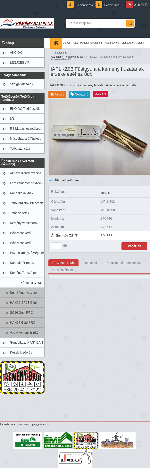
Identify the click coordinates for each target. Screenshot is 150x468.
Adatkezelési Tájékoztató (119, 42)
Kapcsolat (61, 52)
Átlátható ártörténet (67, 180)
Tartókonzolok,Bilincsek (26, 203)
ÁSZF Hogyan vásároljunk (88, 42)
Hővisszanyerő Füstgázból (20, 234)
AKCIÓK (16, 52)
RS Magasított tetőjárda (26, 128)
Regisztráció (112, 4)
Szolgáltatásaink (21, 84)
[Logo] (27, 23)
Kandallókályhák (21, 193)
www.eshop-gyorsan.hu (34, 424)
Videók (67, 42)
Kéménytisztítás (31, 282)
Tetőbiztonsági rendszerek (20, 150)
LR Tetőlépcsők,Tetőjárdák (26, 120)
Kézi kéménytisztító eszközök (23, 294)
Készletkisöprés (21, 352)
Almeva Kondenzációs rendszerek (25, 174)
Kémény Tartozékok (23, 272)
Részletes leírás (63, 262)
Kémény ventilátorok (24, 223)
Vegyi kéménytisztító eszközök (24, 334)
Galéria (140, 42)
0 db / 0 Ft (141, 4)
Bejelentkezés (84, 4)
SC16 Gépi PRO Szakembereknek (22, 314)
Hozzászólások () (64, 270)
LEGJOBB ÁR (20, 62)
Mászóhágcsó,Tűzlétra (25, 138)
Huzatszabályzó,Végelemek (27, 253)
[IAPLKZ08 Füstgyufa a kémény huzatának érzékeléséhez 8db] (99, 100)
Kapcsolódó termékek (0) (123, 262)
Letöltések (90, 262)
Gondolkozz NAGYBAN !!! (26, 344)
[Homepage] (56, 43)
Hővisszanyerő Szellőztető (20, 244)
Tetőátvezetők (19, 213)
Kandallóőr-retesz (22, 262)
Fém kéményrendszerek (26, 183)
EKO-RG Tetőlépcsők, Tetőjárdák (25, 110)
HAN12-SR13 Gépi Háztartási (23, 304)
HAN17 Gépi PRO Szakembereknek (22, 324)
